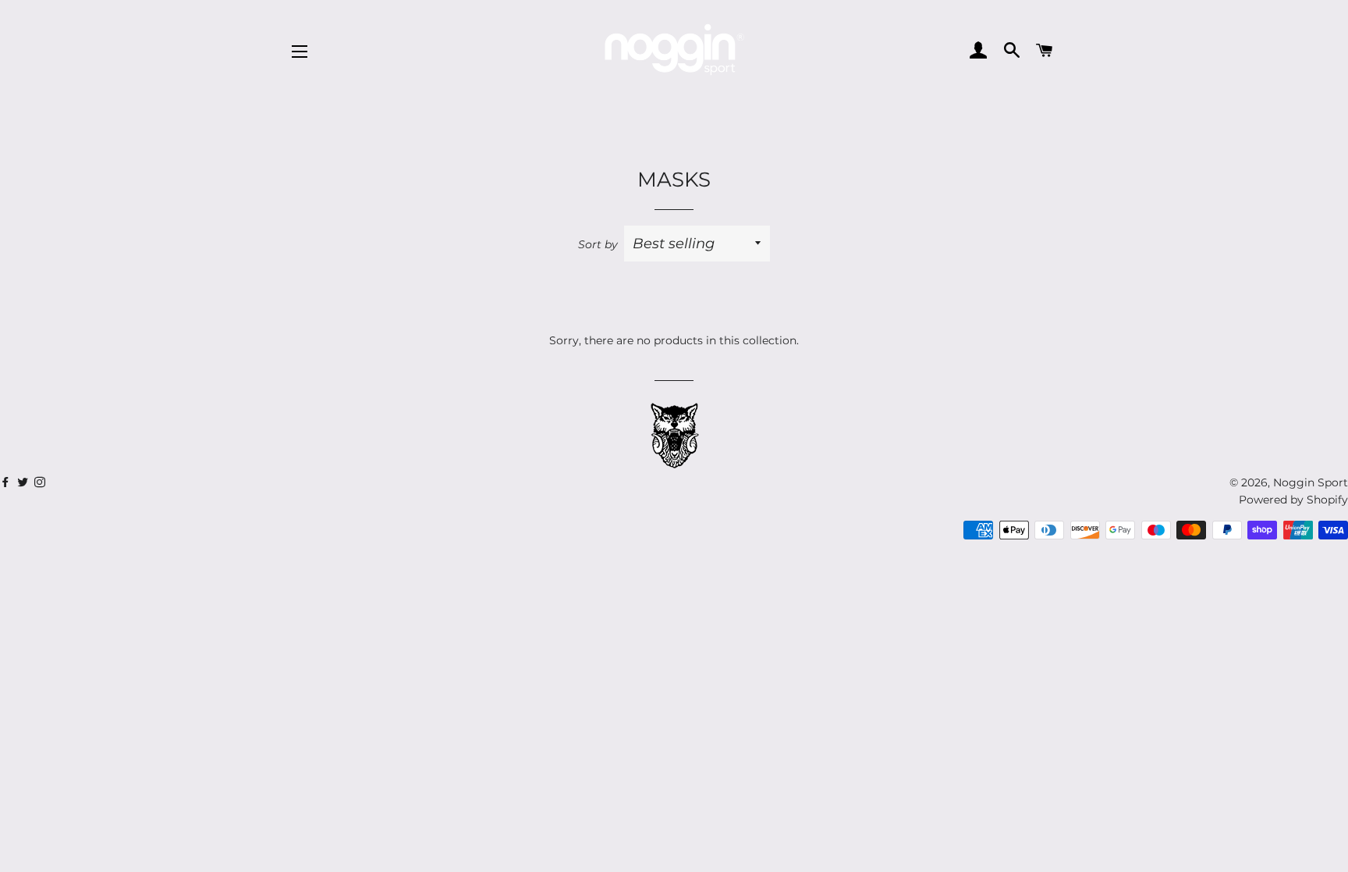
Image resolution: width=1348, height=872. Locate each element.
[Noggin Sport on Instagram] (41, 482)
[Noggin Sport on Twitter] (7, 482)
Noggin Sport (1310, 482)
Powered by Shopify (1293, 500)
